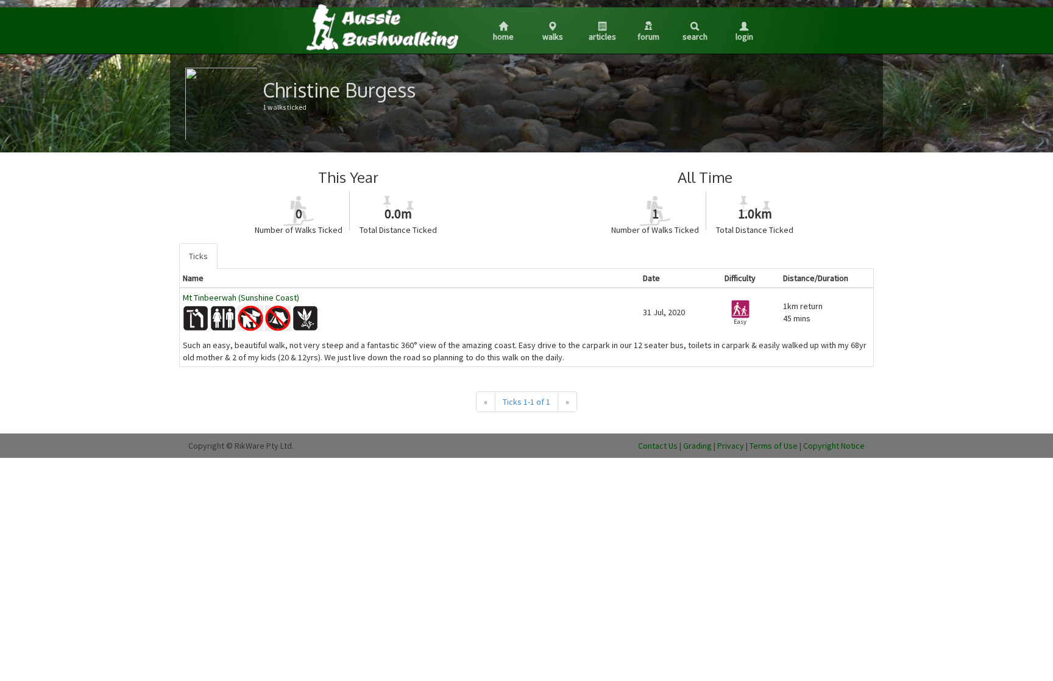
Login (744, 36)
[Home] (381, 27)
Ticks (198, 256)
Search (694, 36)
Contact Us (658, 445)
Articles (602, 36)
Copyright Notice (834, 445)
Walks (552, 36)
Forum (648, 36)
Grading (697, 445)
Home (503, 36)
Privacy (730, 445)
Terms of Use (774, 445)
